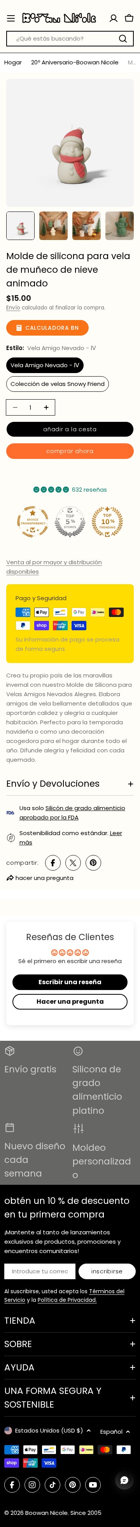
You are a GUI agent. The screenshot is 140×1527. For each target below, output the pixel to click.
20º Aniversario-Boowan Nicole (75, 62)
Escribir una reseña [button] (70, 982)
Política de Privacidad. (67, 1300)
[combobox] (70, 38)
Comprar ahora (70, 451)
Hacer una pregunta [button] (70, 1001)
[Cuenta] (113, 18)
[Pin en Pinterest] (93, 863)
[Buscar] (123, 38)
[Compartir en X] (73, 863)
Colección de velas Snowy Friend (57, 384)
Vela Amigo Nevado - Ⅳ (44, 365)
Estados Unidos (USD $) (49, 1430)
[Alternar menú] (11, 18)
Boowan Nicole (46, 1513)
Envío (13, 307)
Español (111, 1431)
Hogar (13, 62)
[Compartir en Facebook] (53, 863)
